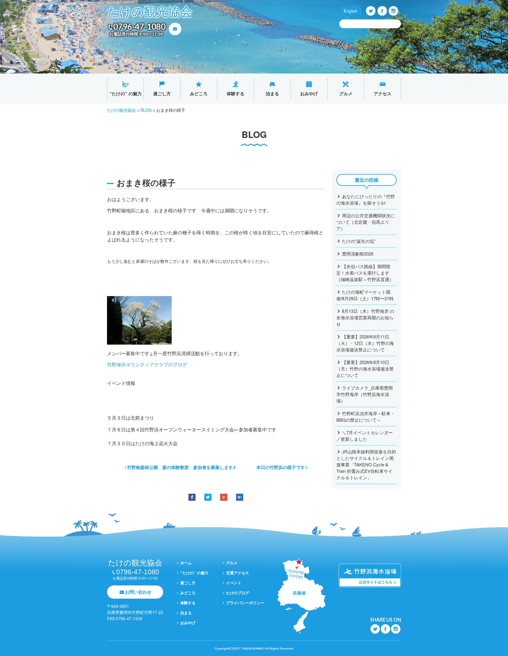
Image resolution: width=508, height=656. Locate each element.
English (350, 11)
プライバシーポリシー (245, 602)
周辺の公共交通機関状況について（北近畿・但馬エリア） (365, 221)
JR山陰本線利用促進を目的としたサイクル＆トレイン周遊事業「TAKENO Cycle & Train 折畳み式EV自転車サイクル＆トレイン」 (366, 464)
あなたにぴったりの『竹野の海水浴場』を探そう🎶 (365, 199)
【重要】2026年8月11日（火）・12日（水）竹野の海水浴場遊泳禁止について (365, 343)
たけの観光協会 (149, 12)
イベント (233, 582)
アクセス (382, 93)
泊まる (272, 93)
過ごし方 (162, 93)
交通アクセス (237, 572)
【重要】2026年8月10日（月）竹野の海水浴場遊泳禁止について (365, 368)
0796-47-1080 (139, 26)
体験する (235, 93)
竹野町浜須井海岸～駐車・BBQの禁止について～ (365, 416)
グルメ (345, 93)
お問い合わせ (138, 592)
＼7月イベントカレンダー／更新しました (364, 435)
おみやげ (309, 93)
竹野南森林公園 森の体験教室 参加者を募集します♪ (181, 467)
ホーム (186, 562)
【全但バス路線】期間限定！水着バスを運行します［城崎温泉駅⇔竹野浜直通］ (365, 272)
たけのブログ (237, 592)
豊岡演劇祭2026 (357, 254)
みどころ (199, 93)
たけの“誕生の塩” (359, 241)
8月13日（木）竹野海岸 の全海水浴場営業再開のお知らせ (365, 317)
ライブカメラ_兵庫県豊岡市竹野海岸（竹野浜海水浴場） (364, 394)
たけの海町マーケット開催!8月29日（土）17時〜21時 (365, 295)
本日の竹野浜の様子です (280, 467)
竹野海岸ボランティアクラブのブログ (147, 364)
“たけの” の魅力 (125, 93)
